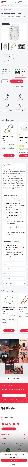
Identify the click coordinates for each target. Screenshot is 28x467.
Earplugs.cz (4, 443)
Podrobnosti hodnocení (20, 16)
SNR (17, 248)
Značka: (4, 20)
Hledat (24, 5)
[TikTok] (17, 424)
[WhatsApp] (10, 424)
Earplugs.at (8, 445)
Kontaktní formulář (8, 428)
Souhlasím (14, 460)
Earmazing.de (23, 443)
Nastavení (14, 464)
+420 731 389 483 (8, 420)
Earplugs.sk (10, 443)
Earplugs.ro (14, 445)
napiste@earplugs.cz (8, 417)
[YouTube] (13, 424)
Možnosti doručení (20, 76)
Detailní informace (5, 63)
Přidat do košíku (15, 81)
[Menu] (26, 2)
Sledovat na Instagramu (15, 378)
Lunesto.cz (20, 445)
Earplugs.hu (16, 443)
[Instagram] (6, 424)
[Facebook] (2, 424)
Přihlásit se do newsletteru (10, 399)
